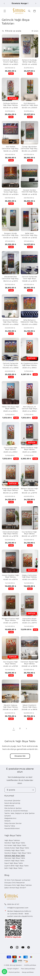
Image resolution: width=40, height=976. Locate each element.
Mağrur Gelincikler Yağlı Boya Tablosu (29, 576)
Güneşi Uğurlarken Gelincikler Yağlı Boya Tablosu (29, 147)
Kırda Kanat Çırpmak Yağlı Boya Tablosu (10, 489)
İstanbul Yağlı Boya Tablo (14, 843)
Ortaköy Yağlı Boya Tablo (14, 850)
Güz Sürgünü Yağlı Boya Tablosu (10, 662)
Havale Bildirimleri (12, 828)
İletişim (7, 821)
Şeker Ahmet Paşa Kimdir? (15, 888)
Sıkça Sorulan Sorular (13, 823)
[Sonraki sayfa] (26, 728)
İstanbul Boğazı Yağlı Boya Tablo (17, 853)
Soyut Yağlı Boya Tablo (13, 863)
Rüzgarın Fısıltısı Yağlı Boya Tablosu (10, 619)
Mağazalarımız (10, 818)
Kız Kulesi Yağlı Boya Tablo (15, 845)
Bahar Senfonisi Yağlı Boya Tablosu (29, 448)
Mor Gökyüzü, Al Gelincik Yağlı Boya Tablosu (29, 408)
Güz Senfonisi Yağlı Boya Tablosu (29, 532)
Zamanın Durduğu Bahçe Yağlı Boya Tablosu (29, 61)
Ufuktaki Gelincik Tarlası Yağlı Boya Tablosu (10, 191)
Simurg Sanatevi (16, 965)
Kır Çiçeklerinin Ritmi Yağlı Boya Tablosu (29, 364)
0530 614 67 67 (13, 904)
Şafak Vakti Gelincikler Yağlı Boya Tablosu (29, 234)
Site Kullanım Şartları (13, 808)
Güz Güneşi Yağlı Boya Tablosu (10, 448)
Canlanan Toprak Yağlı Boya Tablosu (29, 662)
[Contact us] (4, 971)
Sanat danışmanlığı (12, 803)
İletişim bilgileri (13, 968)
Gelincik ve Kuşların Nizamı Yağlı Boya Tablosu (10, 61)
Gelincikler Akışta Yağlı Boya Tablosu (29, 619)
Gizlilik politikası (30, 965)
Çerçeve (7, 816)
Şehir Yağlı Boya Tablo (13, 868)
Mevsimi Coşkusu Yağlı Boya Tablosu (10, 706)
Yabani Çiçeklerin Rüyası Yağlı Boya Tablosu (29, 706)
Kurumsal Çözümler (12, 800)
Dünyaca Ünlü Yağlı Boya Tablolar (18, 885)
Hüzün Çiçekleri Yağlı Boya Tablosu (10, 576)
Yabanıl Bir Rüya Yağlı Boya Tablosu (10, 407)
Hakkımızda (9, 805)
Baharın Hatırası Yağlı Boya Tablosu (29, 489)
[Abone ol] (32, 790)
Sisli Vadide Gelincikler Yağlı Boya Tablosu (10, 147)
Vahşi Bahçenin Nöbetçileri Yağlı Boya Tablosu (29, 321)
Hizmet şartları (14, 972)
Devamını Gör (20, 756)
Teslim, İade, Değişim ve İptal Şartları (19, 813)
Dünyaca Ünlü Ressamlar (14, 882)
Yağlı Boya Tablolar (12, 840)
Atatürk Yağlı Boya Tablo (14, 860)
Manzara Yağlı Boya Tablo (14, 858)
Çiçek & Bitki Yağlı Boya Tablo (16, 866)
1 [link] (13, 729)
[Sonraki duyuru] (35, 3)
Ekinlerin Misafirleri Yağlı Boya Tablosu (10, 321)
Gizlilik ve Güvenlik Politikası (16, 811)
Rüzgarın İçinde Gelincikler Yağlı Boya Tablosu (10, 234)
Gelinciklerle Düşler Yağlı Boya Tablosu (10, 532)
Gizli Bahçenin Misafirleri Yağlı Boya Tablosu (29, 104)
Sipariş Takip (9, 826)
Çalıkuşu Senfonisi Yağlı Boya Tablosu (10, 104)
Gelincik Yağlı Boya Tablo (14, 855)
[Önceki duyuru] (4, 3)
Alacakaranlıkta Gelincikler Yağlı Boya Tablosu (10, 278)
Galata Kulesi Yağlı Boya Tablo (16, 848)
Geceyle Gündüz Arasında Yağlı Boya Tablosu (29, 191)
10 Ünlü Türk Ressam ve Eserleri (17, 880)
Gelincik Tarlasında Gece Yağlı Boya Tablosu (29, 278)
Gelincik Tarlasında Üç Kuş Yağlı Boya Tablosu (10, 364)
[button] (4, 11)
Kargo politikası (28, 972)
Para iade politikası (28, 968)
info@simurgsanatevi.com (17, 908)
